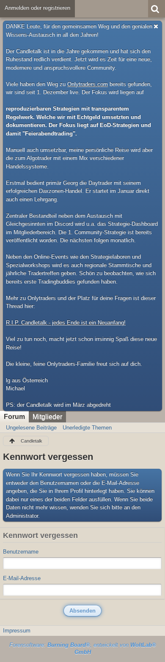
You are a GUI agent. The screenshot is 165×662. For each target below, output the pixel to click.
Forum (14, 416)
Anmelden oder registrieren (37, 8)
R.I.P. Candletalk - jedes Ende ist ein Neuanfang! (66, 322)
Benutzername (20, 552)
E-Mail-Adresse (22, 578)
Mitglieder (47, 416)
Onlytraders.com (87, 84)
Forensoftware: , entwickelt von (82, 648)
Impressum (16, 630)
